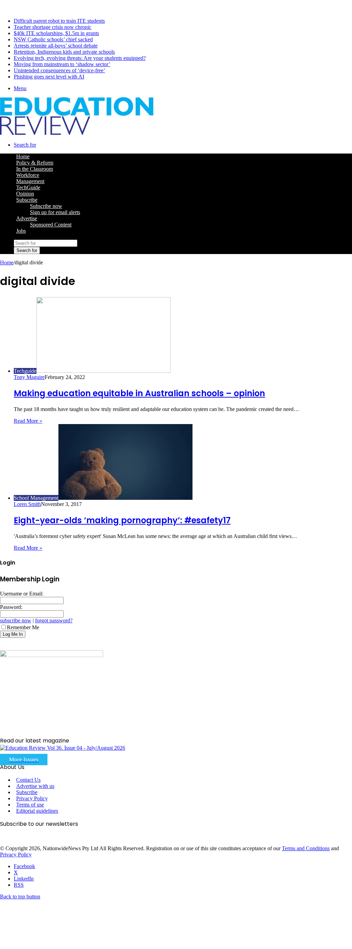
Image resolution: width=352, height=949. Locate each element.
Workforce (27, 175)
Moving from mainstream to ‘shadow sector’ (62, 64)
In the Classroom (34, 169)
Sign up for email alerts (55, 212)
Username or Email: (21, 594)
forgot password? (54, 620)
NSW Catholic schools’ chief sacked (53, 39)
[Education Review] (76, 133)
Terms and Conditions (306, 848)
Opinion (25, 194)
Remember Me (23, 627)
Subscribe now (46, 206)
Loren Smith (27, 504)
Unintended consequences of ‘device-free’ (59, 70)
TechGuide (28, 187)
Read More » (28, 421)
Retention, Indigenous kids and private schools (64, 52)
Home (6, 262)
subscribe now (15, 620)
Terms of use (30, 805)
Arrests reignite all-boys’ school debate (56, 46)
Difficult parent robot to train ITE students (59, 21)
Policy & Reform (34, 163)
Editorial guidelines (37, 811)
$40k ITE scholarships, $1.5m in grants (56, 33)
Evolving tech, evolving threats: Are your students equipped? (80, 58)
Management (30, 181)
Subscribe (26, 200)
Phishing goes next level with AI (49, 77)
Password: (11, 607)
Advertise (26, 218)
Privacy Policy (32, 798)
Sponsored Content (51, 225)
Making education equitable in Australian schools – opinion (139, 393)
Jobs (21, 231)
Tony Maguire (29, 377)
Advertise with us (35, 786)
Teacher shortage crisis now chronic (52, 27)
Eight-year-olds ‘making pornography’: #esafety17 (122, 520)
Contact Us (28, 780)
